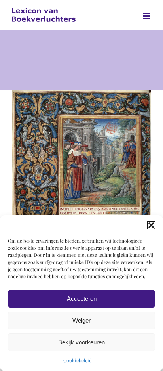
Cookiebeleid (77, 360)
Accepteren (82, 298)
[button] (151, 225)
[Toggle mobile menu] (147, 16)
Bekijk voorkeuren (81, 342)
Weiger (81, 320)
